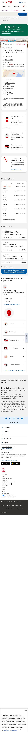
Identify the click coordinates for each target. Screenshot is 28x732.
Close (25, 710)
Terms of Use (14, 730)
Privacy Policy (6, 730)
